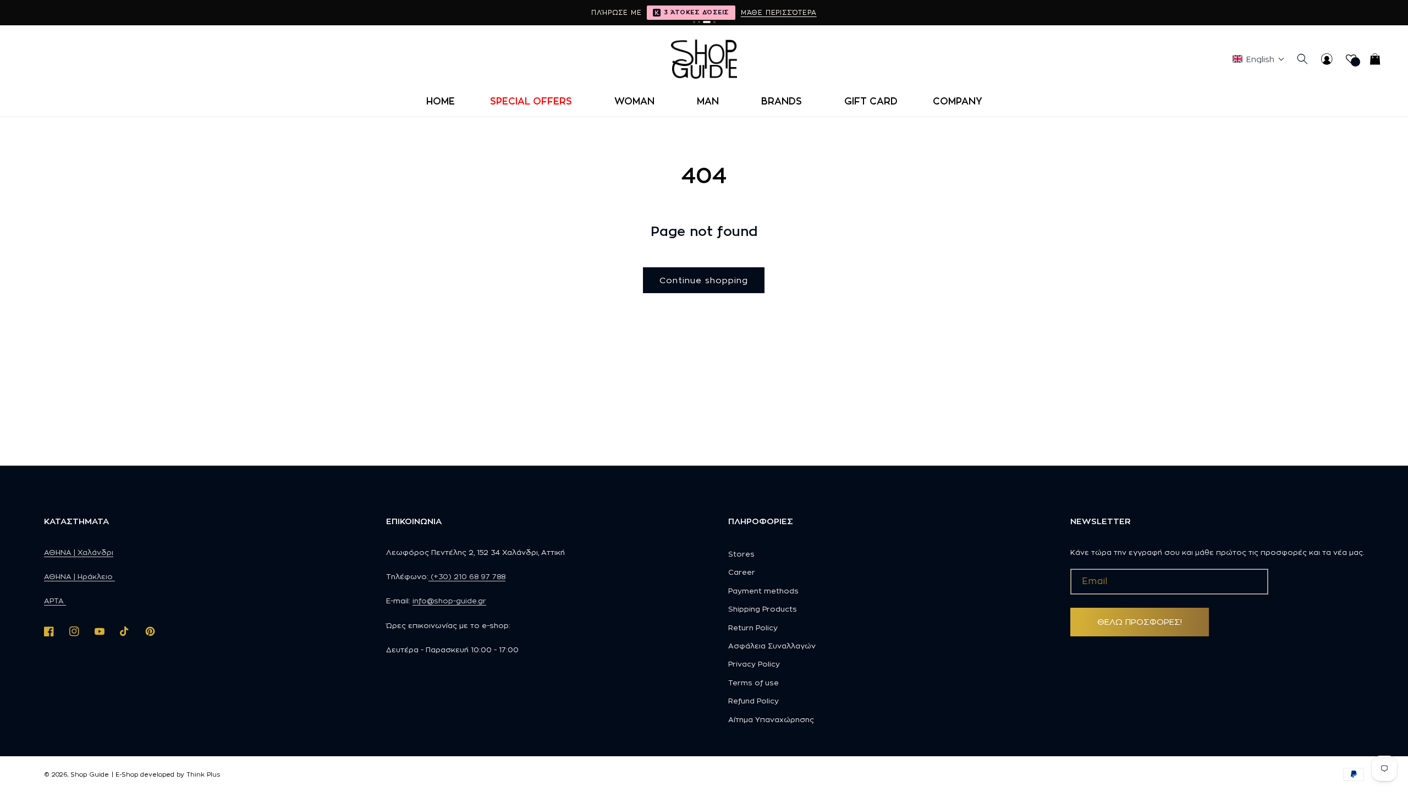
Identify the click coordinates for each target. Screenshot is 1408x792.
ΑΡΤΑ (55, 600)
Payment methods (763, 591)
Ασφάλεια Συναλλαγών (772, 646)
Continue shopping (703, 280)
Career (741, 572)
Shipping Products (762, 609)
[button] (534, 101)
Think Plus (203, 774)
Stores (741, 554)
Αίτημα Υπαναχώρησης (771, 719)
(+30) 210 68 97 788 (466, 576)
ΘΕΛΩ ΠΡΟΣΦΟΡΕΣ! (1139, 621)
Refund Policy (753, 701)
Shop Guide (89, 774)
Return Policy (753, 627)
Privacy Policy (754, 664)
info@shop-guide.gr (449, 600)
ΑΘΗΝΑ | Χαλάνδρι (78, 552)
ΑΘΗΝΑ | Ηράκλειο (79, 576)
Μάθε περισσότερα (779, 12)
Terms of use (753, 682)
